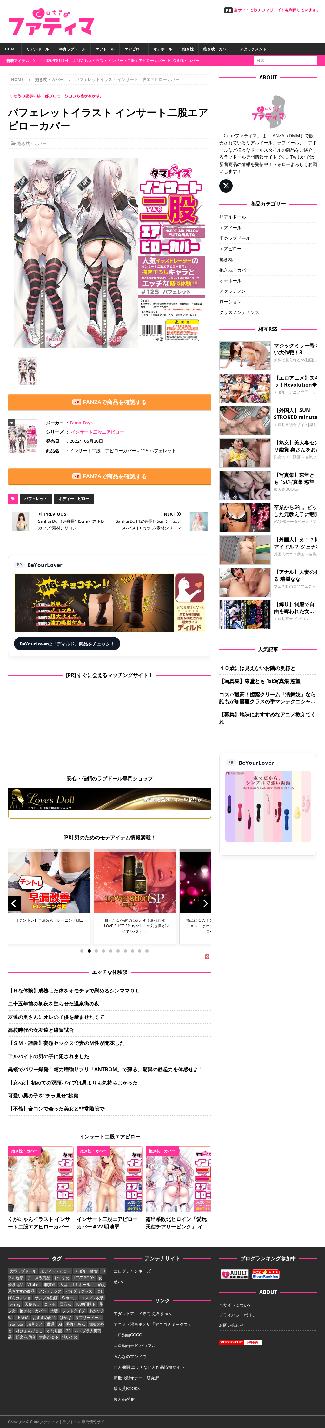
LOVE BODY (84, 1278)
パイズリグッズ (79, 1291)
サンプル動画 (46, 1297)
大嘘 (54, 1310)
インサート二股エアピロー (97, 432)
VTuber (33, 1284)
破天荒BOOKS (127, 1388)
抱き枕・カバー (216, 49)
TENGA (22, 1317)
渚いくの (69, 1337)
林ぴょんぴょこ (29, 1330)
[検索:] (285, 60)
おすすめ (62, 1278)
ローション (230, 301)
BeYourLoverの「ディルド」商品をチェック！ (67, 644)
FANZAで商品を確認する (115, 402)
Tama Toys (81, 423)
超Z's (118, 1282)
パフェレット (35, 498)
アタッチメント (253, 49)
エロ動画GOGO (128, 1335)
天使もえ (32, 1304)
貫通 (50, 1324)
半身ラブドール (72, 49)
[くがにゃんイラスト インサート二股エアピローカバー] (41, 1179)
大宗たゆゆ (48, 1337)
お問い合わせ (231, 1325)
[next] (205, 903)
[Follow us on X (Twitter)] (226, 186)
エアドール (105, 49)
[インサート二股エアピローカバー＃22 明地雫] (110, 1179)
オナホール (162, 49)
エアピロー (133, 49)
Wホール (69, 1297)
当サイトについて (235, 1305)
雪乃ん (65, 1304)
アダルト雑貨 (86, 1271)
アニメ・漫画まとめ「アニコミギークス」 (153, 1324)
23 (68, 1330)
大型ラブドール (23, 1271)
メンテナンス (50, 1291)
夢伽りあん (75, 1324)
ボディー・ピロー (74, 498)
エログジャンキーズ (132, 1271)
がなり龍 (54, 1330)
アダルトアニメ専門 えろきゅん (143, 1313)
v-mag (15, 1304)
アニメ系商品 (38, 1278)
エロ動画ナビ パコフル (135, 1345)
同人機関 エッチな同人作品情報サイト (149, 1367)
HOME (11, 49)
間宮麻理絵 (25, 1337)
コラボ (50, 1304)
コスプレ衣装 (92, 1297)
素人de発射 (124, 1399)
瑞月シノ (35, 1324)
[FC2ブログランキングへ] (266, 1276)
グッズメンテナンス (239, 312)
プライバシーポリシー (239, 1315)
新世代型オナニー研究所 (136, 1378)
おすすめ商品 (44, 1317)
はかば (65, 1317)
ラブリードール (88, 1317)
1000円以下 (85, 1304)
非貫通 (50, 1284)
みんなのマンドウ (130, 1356)
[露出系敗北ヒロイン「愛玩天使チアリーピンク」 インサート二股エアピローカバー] (178, 1179)
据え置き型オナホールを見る (172, 799)
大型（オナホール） (77, 1284)
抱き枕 (188, 49)
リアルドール (37, 49)
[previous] (14, 903)
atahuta (16, 1324)
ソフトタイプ (73, 1310)
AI (60, 1324)
